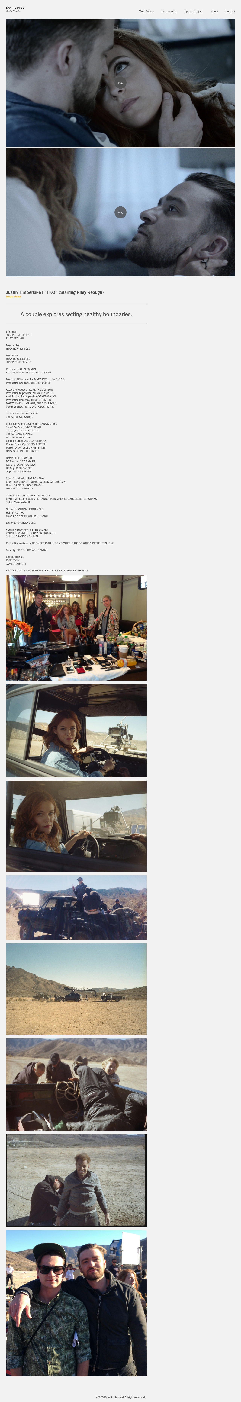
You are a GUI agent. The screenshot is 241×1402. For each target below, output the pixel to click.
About (214, 11)
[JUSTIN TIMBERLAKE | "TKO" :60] (120, 83)
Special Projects (194, 11)
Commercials (170, 11)
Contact (230, 11)
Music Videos (146, 11)
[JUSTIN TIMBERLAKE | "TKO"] (120, 212)
